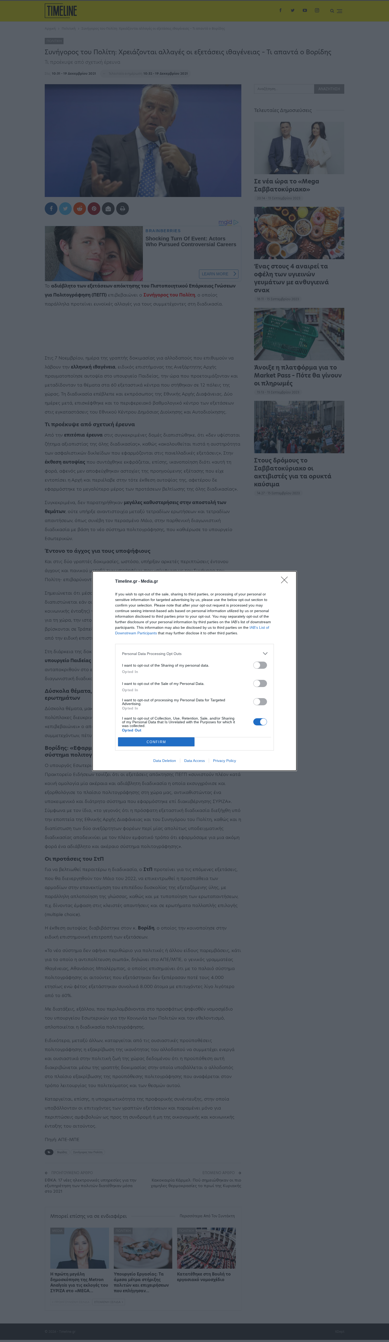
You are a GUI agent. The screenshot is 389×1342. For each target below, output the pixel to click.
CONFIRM (156, 742)
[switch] (260, 665)
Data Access (194, 760)
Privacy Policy (224, 760)
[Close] (286, 582)
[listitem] (194, 653)
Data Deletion (164, 760)
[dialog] (194, 671)
